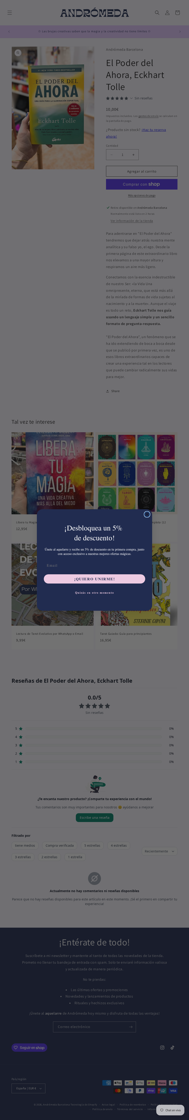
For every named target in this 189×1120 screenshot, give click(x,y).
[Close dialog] (147, 514)
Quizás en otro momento (94, 593)
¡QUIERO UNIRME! (94, 578)
